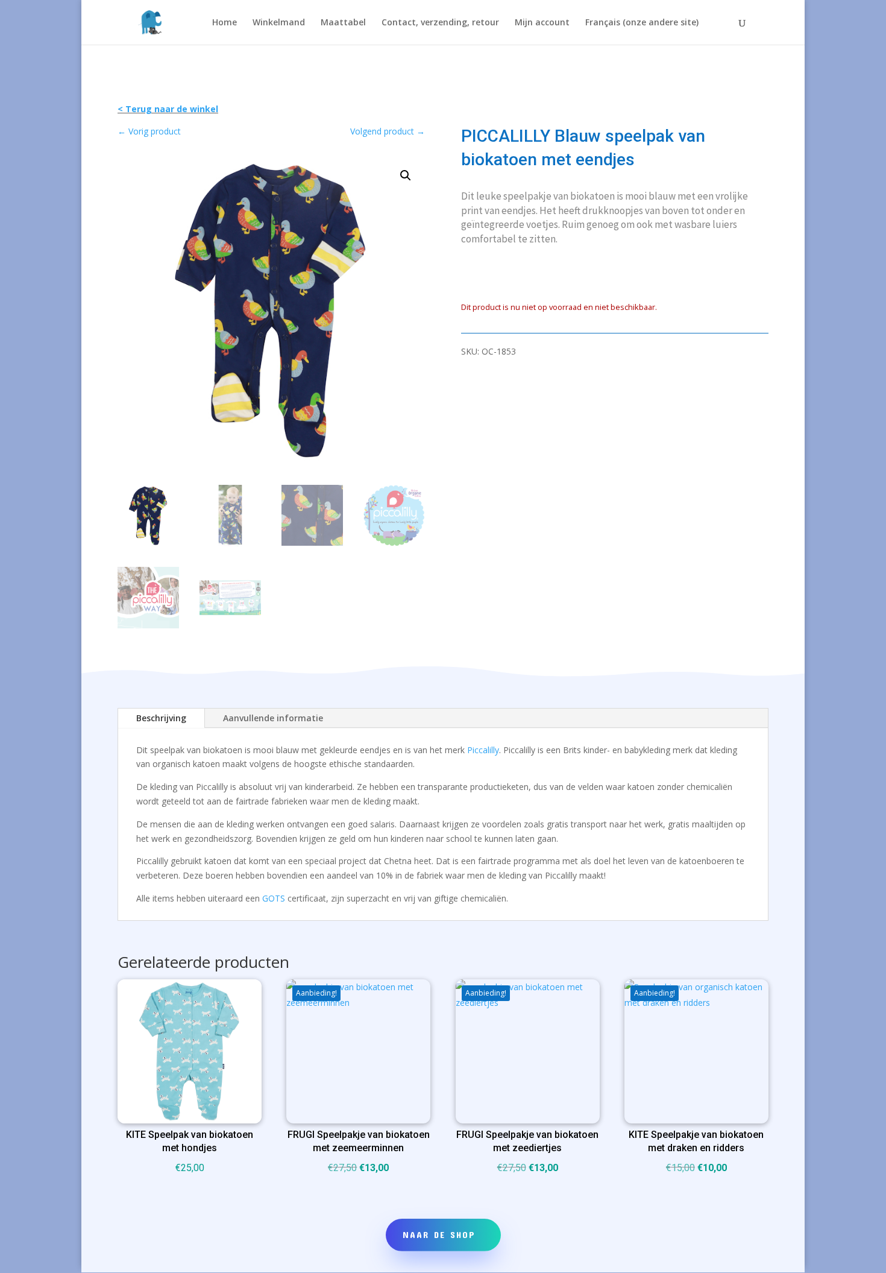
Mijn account (542, 23)
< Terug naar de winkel (168, 109)
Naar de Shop (439, 1234)
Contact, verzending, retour (440, 23)
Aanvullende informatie (273, 718)
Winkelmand (279, 23)
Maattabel (343, 23)
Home (224, 23)
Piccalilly (483, 750)
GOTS (273, 898)
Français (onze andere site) (642, 23)
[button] (405, 175)
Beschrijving (161, 718)
